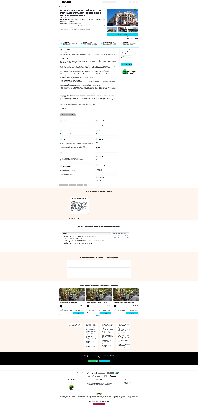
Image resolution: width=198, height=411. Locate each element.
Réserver (78, 313)
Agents (126, 2)
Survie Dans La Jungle (106, 331)
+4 (135, 10)
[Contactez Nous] (130, 2)
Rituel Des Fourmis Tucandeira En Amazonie (108, 333)
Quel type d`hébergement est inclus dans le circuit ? (79, 271)
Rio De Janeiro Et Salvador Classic (91, 332)
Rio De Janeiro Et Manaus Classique (90, 342)
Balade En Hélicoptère (122, 347)
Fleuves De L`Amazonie (106, 338)
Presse (126, 383)
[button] (109, 2)
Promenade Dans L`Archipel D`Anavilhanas (107, 343)
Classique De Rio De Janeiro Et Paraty (91, 334)
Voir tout (79, 218)
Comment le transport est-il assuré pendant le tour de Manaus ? (81, 274)
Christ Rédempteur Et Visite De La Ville (124, 336)
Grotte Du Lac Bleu (121, 333)
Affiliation (126, 379)
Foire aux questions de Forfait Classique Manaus (99, 257)
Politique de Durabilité (126, 382)
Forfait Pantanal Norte (90, 348)
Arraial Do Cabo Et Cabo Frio (123, 342)
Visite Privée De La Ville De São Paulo (124, 341)
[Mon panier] (133, 2)
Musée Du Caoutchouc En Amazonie (107, 348)
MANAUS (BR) (62, 123)
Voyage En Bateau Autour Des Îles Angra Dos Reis (124, 338)
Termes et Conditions (126, 381)
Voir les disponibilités (122, 34)
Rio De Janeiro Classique (90, 346)
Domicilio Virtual (72, 383)
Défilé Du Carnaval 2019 (90, 329)
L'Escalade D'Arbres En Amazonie (106, 346)
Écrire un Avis (72, 218)
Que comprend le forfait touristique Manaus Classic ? (79, 263)
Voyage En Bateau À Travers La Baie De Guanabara (124, 345)
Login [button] (120, 2)
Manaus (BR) (98, 180)
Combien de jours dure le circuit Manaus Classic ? (78, 266)
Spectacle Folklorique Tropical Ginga (124, 328)
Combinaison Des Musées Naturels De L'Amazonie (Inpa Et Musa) (107, 336)
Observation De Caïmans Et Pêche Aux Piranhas (107, 341)
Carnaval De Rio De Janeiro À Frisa (91, 337)
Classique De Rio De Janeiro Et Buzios (91, 328)
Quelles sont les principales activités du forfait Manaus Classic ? (81, 269)
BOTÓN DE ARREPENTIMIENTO (99, 403)
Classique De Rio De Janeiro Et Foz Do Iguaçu (91, 344)
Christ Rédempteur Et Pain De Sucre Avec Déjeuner (124, 330)
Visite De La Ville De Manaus (107, 329)
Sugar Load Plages (121, 332)
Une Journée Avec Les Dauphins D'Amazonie (106, 328)
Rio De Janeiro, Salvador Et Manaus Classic (91, 339)
